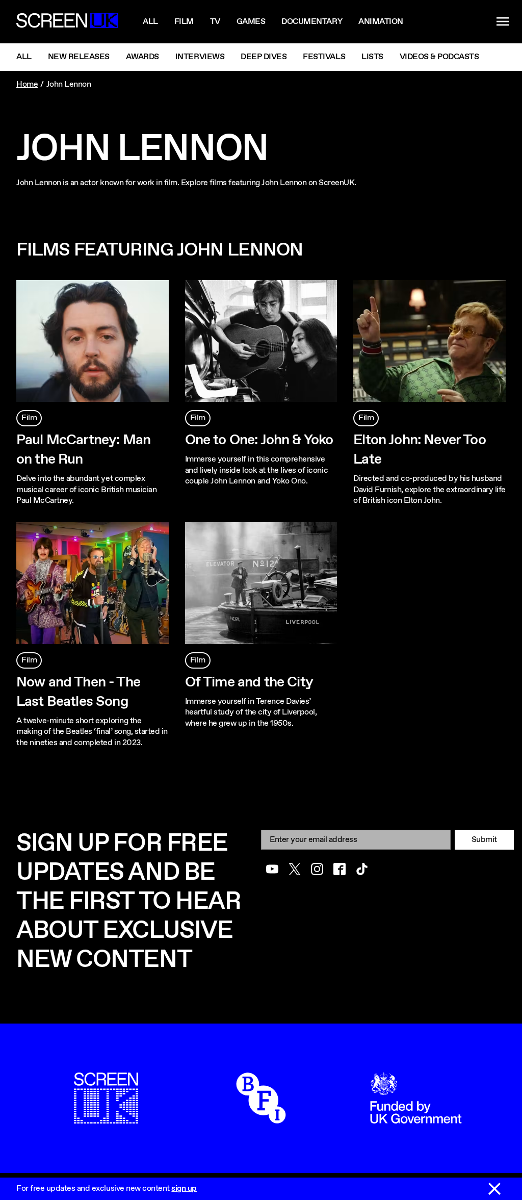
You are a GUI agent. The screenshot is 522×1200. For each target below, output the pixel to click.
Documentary (311, 21)
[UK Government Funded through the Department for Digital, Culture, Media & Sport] (416, 1118)
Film (184, 21)
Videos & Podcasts (439, 57)
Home (27, 84)
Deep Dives (263, 57)
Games (251, 21)
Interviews (199, 57)
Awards (142, 57)
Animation (380, 21)
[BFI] (261, 1118)
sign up (184, 1188)
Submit (484, 839)
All (150, 21)
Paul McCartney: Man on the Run (83, 449)
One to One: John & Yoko (259, 440)
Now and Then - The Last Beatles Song (78, 692)
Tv (215, 21)
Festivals (324, 57)
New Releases (79, 57)
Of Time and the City (249, 682)
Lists (372, 57)
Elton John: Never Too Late (419, 449)
